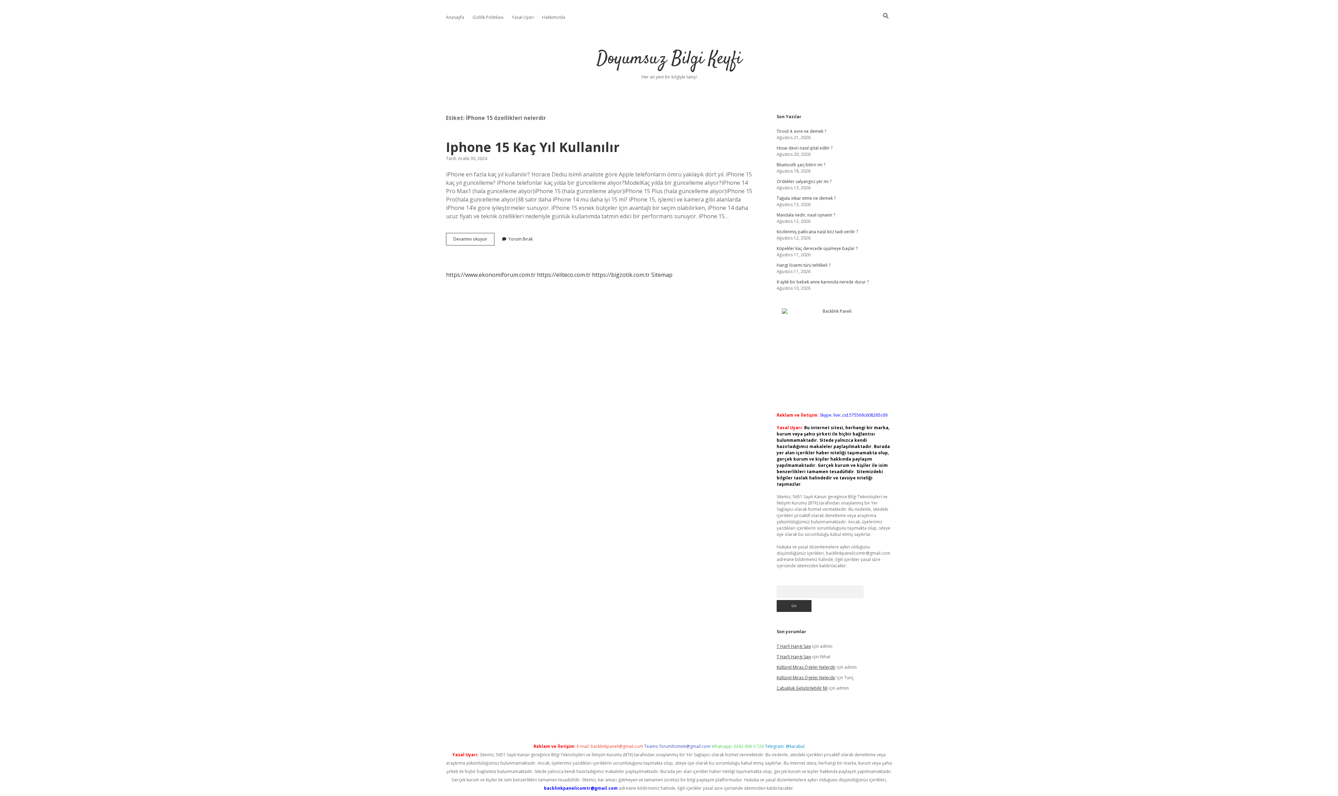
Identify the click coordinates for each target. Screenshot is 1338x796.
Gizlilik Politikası (487, 17)
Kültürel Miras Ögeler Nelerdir (806, 667)
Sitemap (661, 275)
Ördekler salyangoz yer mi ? (804, 181)
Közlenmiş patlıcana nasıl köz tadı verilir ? (817, 232)
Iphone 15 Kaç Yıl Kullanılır (533, 147)
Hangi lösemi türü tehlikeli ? (803, 265)
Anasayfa (455, 17)
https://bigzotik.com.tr (621, 275)
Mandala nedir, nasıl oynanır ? (806, 215)
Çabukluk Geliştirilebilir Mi (802, 688)
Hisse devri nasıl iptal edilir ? (804, 148)
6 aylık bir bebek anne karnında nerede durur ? (823, 282)
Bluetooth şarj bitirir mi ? (801, 165)
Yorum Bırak (520, 239)
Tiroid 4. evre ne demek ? (801, 131)
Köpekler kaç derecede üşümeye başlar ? (817, 248)
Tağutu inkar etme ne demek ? (806, 198)
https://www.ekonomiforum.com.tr (491, 275)
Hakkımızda (553, 17)
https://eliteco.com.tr (564, 275)
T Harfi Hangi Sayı (794, 646)
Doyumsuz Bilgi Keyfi (669, 59)
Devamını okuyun (473, 240)
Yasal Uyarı (523, 17)
